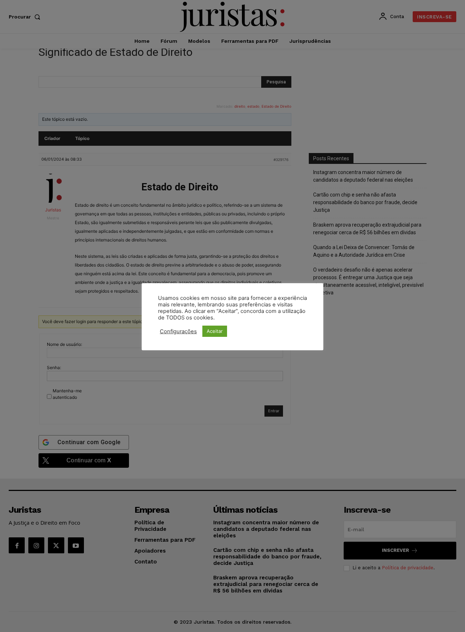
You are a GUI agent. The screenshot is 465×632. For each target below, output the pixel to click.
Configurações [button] (178, 331)
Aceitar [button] (215, 331)
